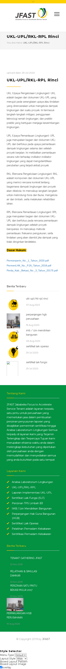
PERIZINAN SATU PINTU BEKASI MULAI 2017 (23, 587)
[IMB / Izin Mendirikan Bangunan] (15, 336)
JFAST (46, 639)
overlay (6, 667)
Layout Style (7, 658)
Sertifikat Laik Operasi (37, 346)
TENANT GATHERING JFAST (26, 558)
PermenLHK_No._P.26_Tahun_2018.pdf (29, 265)
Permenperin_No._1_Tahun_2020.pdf (28, 260)
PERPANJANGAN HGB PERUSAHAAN (36, 316)
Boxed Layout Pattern (13, 661)
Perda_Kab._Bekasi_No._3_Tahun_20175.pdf (32, 270)
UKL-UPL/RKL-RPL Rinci (36, 42)
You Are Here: (15, 42)
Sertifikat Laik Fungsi (36, 362)
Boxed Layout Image (13, 664)
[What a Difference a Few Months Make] (17, 604)
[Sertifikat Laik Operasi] (15, 352)
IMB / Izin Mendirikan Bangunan (38, 332)
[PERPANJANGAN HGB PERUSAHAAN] (15, 320)
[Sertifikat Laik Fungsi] (15, 368)
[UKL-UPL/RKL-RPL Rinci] (15, 304)
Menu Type (7, 655)
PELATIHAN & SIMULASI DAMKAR (23, 573)
